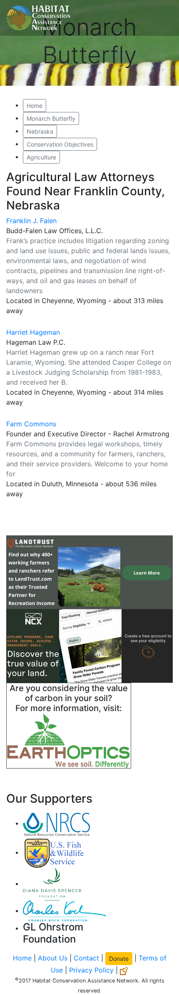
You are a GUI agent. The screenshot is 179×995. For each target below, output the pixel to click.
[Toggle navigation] (160, 18)
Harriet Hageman (33, 332)
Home (34, 105)
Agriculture (41, 157)
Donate (119, 958)
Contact (86, 958)
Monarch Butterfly (51, 118)
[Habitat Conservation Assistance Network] (38, 17)
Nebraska (40, 131)
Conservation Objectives (60, 144)
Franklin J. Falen (31, 220)
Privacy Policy (91, 970)
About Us (52, 958)
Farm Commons (31, 424)
